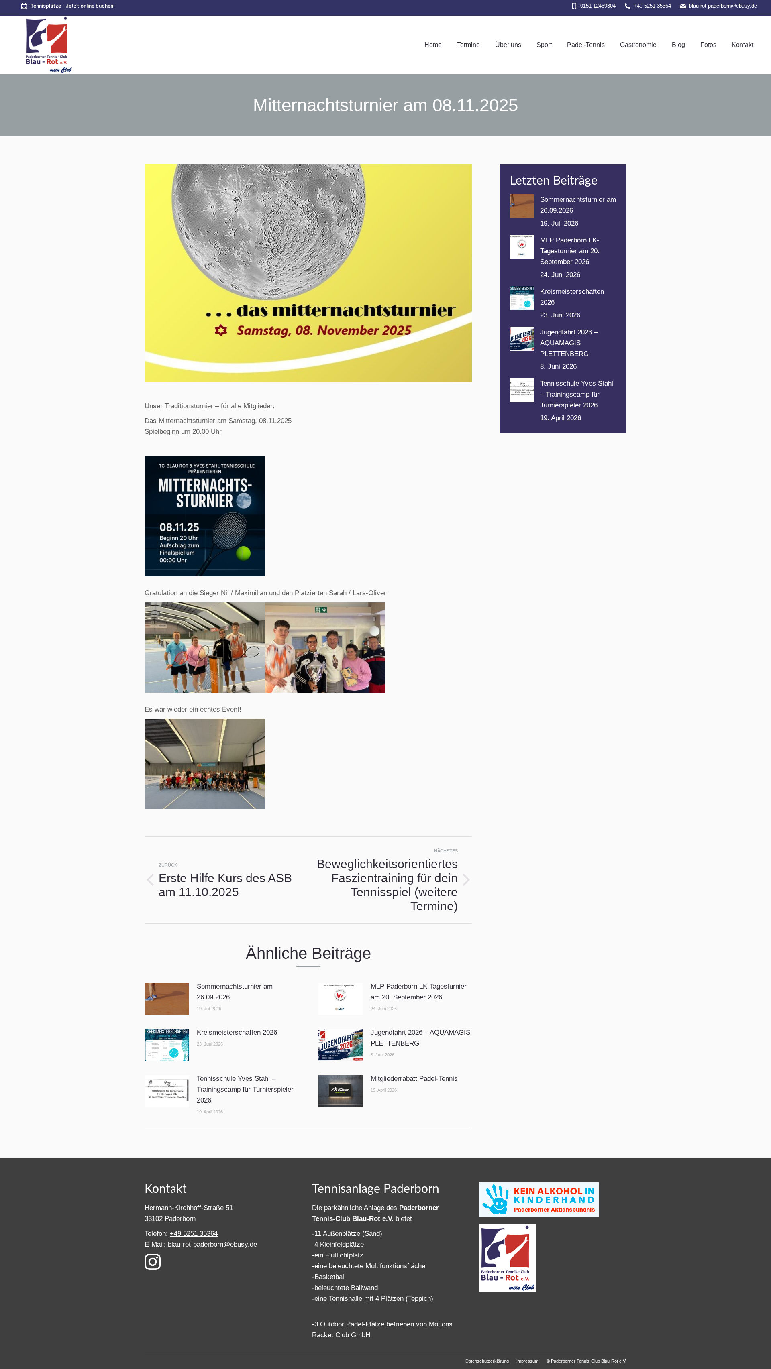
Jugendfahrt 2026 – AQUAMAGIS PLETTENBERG (420, 1038)
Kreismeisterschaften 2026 (237, 1032)
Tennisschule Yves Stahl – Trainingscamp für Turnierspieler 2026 (245, 1089)
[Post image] (167, 999)
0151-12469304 (598, 6)
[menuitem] (433, 45)
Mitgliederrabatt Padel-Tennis (414, 1078)
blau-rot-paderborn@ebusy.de (723, 6)
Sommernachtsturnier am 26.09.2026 (235, 992)
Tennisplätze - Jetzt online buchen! (72, 6)
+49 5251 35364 (652, 6)
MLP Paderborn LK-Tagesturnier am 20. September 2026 (419, 992)
